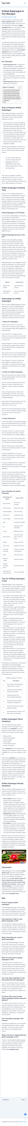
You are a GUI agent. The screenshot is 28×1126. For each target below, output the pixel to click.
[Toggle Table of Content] (19, 87)
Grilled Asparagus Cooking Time (11, 91)
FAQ (5, 102)
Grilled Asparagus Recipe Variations (12, 98)
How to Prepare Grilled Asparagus (12, 90)
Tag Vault (6, 3)
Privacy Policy (22, 1121)
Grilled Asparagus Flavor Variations (12, 97)
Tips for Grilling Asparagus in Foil (11, 95)
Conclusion (6, 100)
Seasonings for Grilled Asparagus (12, 93)
